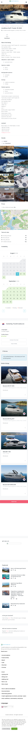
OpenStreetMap (20, 229)
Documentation (6, 691)
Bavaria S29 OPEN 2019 (9, 484)
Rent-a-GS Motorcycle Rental (18, 568)
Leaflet (15, 229)
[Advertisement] (14, 520)
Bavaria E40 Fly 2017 (8, 419)
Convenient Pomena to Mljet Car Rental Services (18, 575)
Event (3, 672)
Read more (4, 651)
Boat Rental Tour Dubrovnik (18, 603)
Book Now (14, 501)
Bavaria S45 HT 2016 (8, 386)
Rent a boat (5, 684)
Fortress (4, 667)
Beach (3, 660)
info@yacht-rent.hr (5, 132)
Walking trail (5, 679)
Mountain (4, 665)
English (5, 706)
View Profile (14, 343)
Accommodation (6, 655)
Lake (3, 662)
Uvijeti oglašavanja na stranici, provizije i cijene (14, 696)
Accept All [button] (14, 728)
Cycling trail (5, 674)
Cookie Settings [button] (6, 728)
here (9, 618)
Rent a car (4, 681)
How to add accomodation (8, 688)
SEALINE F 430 (7, 451)
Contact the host (14, 340)
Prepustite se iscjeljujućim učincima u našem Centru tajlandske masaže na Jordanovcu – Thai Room (17, 593)
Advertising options (7, 693)
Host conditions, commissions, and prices (12, 698)
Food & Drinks (5, 657)
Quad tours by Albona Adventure (16, 584)
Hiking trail (4, 676)
